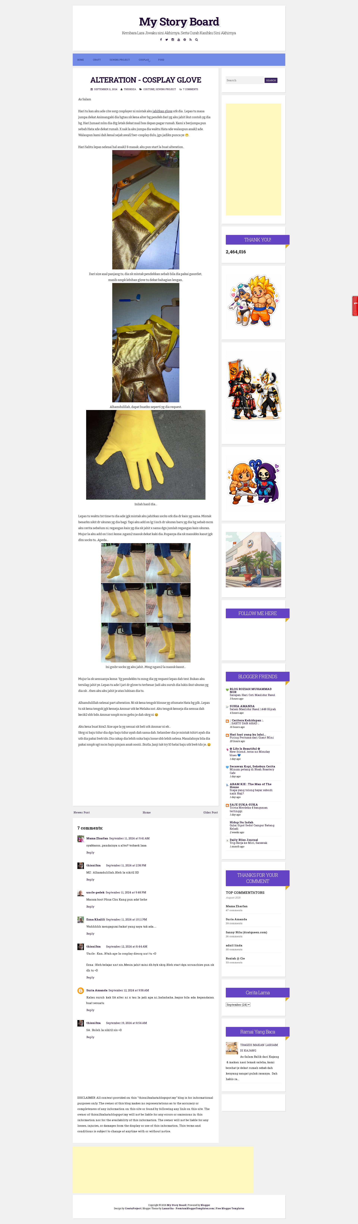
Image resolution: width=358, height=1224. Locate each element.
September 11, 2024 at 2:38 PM (126, 865)
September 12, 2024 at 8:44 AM (126, 946)
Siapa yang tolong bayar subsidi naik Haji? (251, 791)
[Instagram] (172, 39)
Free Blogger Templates (230, 1208)
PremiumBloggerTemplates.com (195, 1208)
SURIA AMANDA (242, 706)
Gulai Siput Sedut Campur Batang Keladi (252, 827)
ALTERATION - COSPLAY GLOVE (145, 80)
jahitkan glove (162, 111)
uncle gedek (95, 892)
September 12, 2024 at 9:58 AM (129, 990)
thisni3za (93, 865)
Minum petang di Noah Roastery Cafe (252, 771)
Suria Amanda (96, 990)
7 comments (190, 89)
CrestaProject (133, 1208)
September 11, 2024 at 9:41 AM (129, 838)
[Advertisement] (163, 1170)
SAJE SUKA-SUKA (244, 804)
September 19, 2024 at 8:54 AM (126, 1023)
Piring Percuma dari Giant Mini (252, 737)
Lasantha (168, 1208)
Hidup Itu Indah (241, 822)
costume (149, 89)
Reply (90, 852)
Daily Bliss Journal (244, 840)
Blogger (205, 1204)
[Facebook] (161, 39)
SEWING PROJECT (120, 59)
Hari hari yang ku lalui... (248, 734)
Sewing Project (166, 89)
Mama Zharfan (97, 838)
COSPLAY (144, 59)
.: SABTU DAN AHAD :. (244, 723)
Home (80, 59)
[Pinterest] (184, 39)
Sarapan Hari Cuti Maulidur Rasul (252, 695)
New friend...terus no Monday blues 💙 (250, 753)
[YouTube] (178, 39)
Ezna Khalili (95, 919)
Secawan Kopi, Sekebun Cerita (252, 766)
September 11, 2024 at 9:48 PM (126, 892)
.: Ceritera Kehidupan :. (246, 720)
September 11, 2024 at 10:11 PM (126, 919)
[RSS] (190, 39)
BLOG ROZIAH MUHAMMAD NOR (251, 690)
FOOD (161, 59)
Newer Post (82, 812)
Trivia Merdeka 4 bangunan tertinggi (249, 809)
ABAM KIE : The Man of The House (250, 785)
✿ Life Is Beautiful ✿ (245, 748)
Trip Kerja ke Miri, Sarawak (248, 843)
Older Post (210, 812)
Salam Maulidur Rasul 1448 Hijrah (253, 709)
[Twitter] (166, 39)
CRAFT (97, 59)
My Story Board (179, 21)
